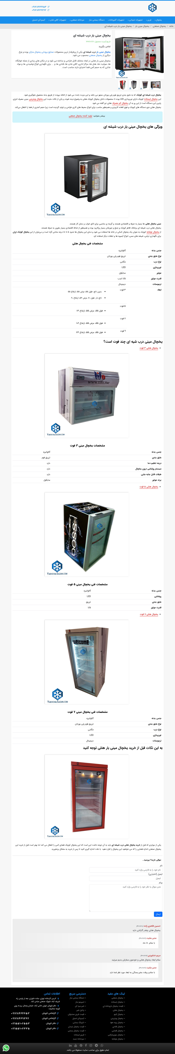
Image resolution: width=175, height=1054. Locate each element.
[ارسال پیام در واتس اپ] (7, 1048)
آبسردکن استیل (38, 20)
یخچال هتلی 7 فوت (149, 614)
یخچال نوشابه (153, 232)
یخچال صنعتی (95, 55)
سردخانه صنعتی (77, 20)
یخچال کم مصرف (120, 103)
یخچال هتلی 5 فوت (149, 486)
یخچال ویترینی (36, 99)
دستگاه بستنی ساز (96, 20)
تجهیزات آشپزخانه (116, 20)
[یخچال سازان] (152, 7)
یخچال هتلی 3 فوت (149, 348)
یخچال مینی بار (103, 52)
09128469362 (39, 10)
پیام (160, 882)
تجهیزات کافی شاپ (58, 20)
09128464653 (39, 7)
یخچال (159, 20)
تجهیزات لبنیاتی (136, 20)
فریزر (149, 20)
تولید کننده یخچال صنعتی (80, 116)
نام (161, 865)
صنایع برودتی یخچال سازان (41, 52)
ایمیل (160, 874)
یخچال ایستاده (151, 99)
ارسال (158, 914)
